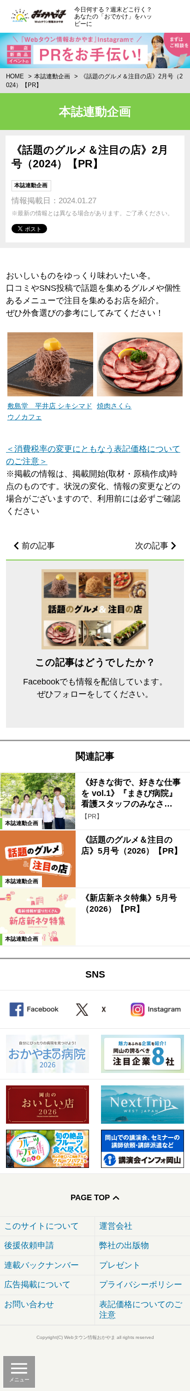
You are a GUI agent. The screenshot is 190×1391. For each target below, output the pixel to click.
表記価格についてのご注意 (140, 1310)
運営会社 (115, 1226)
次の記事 (151, 545)
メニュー (19, 1379)
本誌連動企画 (52, 76)
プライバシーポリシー (140, 1284)
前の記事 (38, 545)
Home (15, 76)
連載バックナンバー (41, 1265)
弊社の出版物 (124, 1245)
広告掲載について (37, 1284)
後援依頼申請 (29, 1245)
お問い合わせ (29, 1304)
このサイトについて (41, 1226)
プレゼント (120, 1265)
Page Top (90, 1197)
